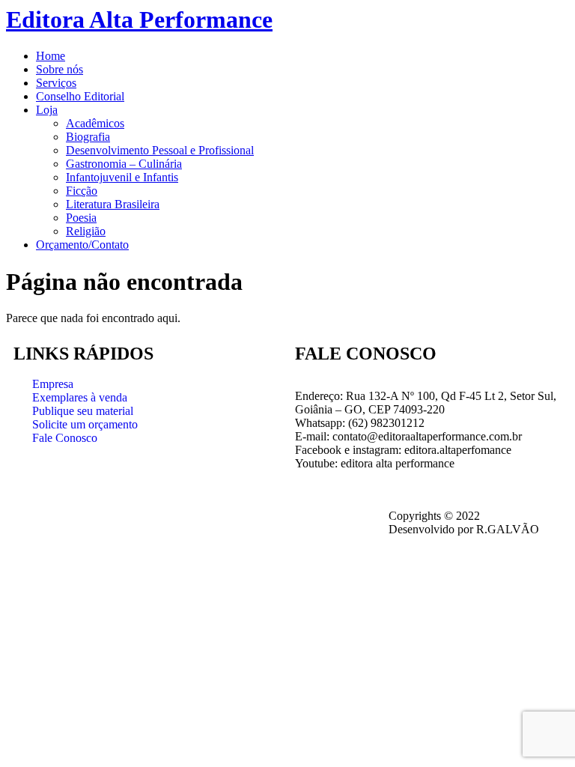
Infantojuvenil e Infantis (122, 177)
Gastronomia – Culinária (124, 163)
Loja (47, 109)
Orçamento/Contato (82, 244)
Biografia (88, 136)
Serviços (56, 82)
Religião (86, 231)
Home (50, 55)
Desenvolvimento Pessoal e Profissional (160, 150)
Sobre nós (59, 69)
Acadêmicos (95, 123)
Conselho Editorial (80, 96)
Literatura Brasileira (112, 204)
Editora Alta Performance (139, 19)
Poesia (81, 217)
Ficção (81, 190)
